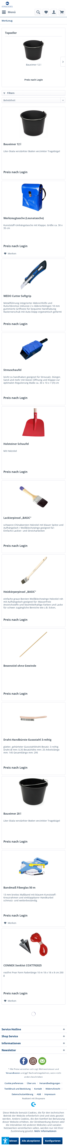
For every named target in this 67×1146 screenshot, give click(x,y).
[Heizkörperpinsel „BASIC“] (33, 570)
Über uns (31, 1083)
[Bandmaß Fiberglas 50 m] (33, 866)
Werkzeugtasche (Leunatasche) (23, 218)
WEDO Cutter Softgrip (17, 296)
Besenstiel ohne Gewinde (19, 666)
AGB (39, 1094)
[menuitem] (8, 12)
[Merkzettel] (46, 12)
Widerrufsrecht (53, 1088)
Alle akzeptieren (31, 1140)
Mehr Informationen (45, 1131)
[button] (5, 1140)
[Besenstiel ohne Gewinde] (33, 644)
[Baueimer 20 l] (33, 792)
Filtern (10, 93)
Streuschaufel (12, 370)
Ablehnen (11, 1140)
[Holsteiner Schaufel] (33, 422)
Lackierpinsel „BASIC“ (17, 518)
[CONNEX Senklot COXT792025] (33, 944)
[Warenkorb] (62, 12)
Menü (12, 12)
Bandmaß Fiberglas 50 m (19, 887)
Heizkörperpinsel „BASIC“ (19, 592)
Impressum (49, 1094)
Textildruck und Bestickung (17, 1088)
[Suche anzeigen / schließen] (38, 12)
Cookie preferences (14, 1083)
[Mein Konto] (54, 12)
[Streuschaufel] (33, 348)
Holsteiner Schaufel (16, 444)
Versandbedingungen (49, 1083)
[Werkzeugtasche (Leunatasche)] (33, 197)
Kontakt (38, 1088)
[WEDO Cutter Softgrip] (33, 274)
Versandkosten (13, 1073)
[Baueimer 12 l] (33, 50)
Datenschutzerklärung (22, 1094)
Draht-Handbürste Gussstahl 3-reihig (27, 739)
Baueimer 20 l (12, 813)
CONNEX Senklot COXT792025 (22, 965)
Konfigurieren (52, 1140)
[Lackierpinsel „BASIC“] (33, 496)
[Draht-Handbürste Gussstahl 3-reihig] (33, 718)
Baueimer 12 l (33, 64)
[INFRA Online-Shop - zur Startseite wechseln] (7, 4)
